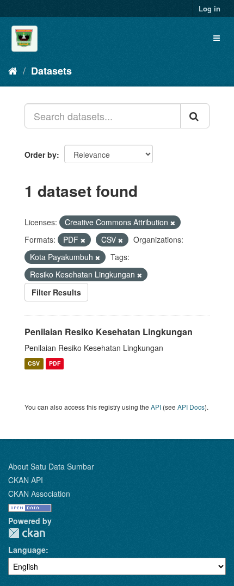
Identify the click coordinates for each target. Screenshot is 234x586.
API (156, 406)
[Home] (12, 70)
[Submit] (195, 115)
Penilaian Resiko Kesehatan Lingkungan (108, 331)
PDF (54, 364)
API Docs (191, 406)
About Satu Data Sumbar (51, 466)
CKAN (26, 533)
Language (27, 549)
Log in (209, 8)
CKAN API (25, 479)
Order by (40, 154)
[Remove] (172, 222)
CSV (34, 364)
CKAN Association (39, 493)
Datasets (51, 71)
